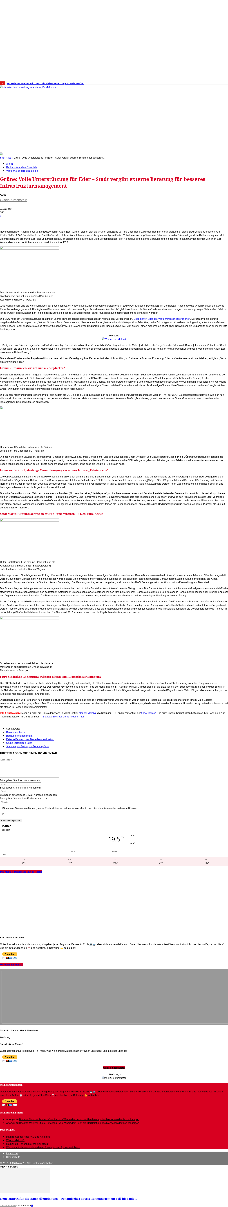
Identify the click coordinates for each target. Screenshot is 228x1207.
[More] (110, 221)
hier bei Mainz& (87, 713)
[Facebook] (184, 82)
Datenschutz (13, 1157)
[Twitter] (194, 82)
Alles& (9, 157)
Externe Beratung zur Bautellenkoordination (30, 739)
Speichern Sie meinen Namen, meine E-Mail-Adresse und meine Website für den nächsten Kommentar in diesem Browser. (70, 808)
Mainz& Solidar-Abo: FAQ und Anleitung (28, 1136)
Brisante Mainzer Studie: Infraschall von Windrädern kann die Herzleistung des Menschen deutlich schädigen (79, 1119)
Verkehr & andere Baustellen (22, 170)
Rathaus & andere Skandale (21, 167)
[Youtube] (199, 82)
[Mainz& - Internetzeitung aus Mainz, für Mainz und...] (47, 110)
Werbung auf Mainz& (11, 964)
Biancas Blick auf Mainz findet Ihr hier (63, 716)
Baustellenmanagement (19, 735)
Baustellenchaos (15, 732)
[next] (107, 83)
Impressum (12, 1153)
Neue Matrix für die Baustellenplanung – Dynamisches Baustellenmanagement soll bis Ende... (68, 1198)
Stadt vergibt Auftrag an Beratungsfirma (27, 746)
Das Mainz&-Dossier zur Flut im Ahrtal (21, 871)
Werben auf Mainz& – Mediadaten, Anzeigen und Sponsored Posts (43, 1147)
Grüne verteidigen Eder (19, 743)
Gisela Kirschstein (13, 199)
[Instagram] (189, 82)
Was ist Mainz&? (15, 1140)
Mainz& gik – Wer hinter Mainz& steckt (27, 1144)
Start (2, 157)
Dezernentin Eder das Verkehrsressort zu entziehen (162, 318)
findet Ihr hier (148, 713)
